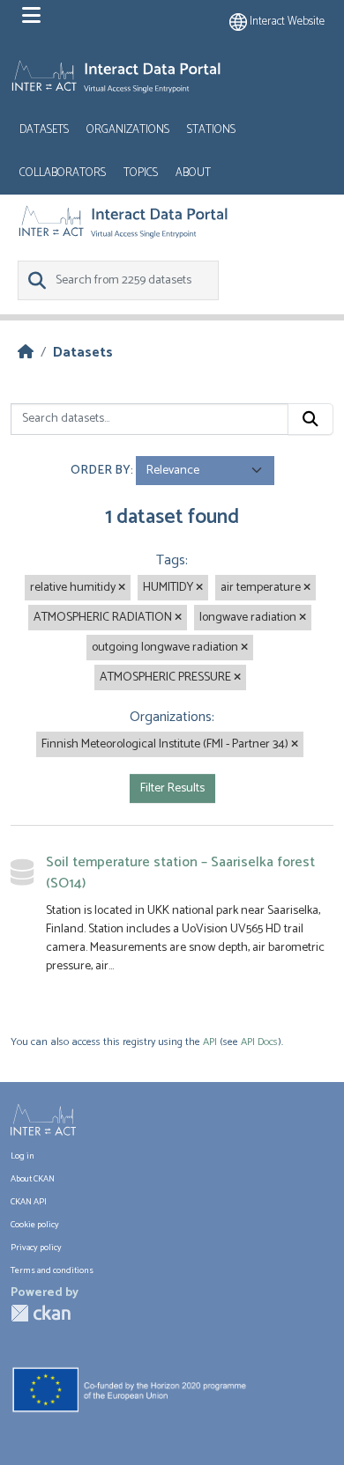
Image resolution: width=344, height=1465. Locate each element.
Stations (211, 130)
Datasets (44, 130)
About (193, 173)
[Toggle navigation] (31, 16)
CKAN (41, 1313)
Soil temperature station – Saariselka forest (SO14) (180, 872)
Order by (101, 470)
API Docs (259, 1042)
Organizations (127, 130)
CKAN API (29, 1202)
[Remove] (121, 588)
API (210, 1042)
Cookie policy (35, 1225)
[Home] (26, 352)
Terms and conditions (52, 1270)
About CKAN (33, 1179)
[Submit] (310, 419)
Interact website (286, 21)
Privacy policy (36, 1247)
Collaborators (62, 173)
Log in (22, 1156)
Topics (140, 173)
